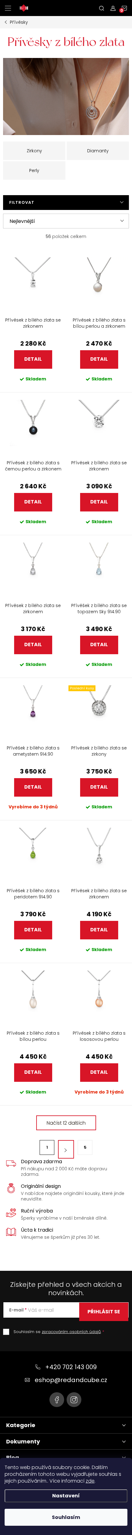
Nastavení (66, 1495)
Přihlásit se (103, 1311)
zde (90, 1480)
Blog (12, 1457)
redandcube (74, 1399)
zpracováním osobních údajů (71, 1332)
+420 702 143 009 (71, 1367)
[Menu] (8, 8)
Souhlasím (66, 1517)
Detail (33, 359)
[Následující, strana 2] (66, 1149)
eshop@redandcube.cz (71, 1380)
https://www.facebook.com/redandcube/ (56, 1399)
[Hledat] (101, 8)
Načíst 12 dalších (66, 1123)
